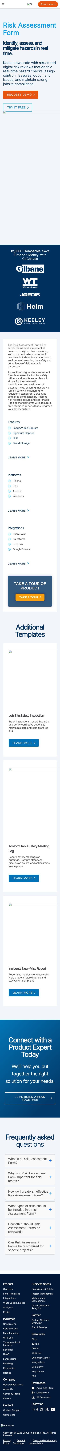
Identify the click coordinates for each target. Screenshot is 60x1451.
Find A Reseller (39, 1327)
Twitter (47, 1409)
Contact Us (9, 1414)
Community (38, 1366)
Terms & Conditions (19, 1441)
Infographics (38, 1362)
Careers (7, 1398)
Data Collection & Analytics (41, 1307)
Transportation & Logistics (11, 1343)
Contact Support (11, 1410)
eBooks (35, 1343)
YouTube (53, 1409)
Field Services (10, 1328)
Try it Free (16, 107)
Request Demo (19, 94)
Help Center (38, 1371)
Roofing (7, 1372)
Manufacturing (10, 1333)
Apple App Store (44, 1388)
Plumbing (8, 1363)
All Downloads (43, 1397)
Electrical (8, 1349)
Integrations (9, 1298)
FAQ (34, 1376)
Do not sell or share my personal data (43, 1441)
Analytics (8, 1307)
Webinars (36, 1353)
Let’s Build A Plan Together (30, 1098)
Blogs (34, 1339)
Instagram (41, 1409)
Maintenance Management (38, 1299)
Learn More (22, 743)
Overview (8, 1289)
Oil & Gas (8, 1337)
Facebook (37, 1409)
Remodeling (9, 1368)
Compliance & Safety (42, 1289)
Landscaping (9, 1358)
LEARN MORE (17, 457)
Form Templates (11, 1293)
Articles (36, 1348)
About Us (8, 1389)
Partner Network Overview (40, 1321)
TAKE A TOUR (28, 597)
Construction (9, 1324)
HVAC (6, 1354)
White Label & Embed (14, 1302)
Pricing (6, 1312)
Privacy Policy (7, 1441)
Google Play (42, 1392)
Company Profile (11, 1393)
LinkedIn (33, 1409)
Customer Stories (41, 1357)
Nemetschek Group (13, 1384)
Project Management (42, 1293)
